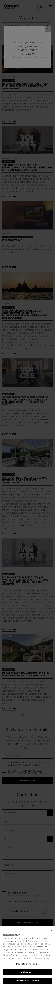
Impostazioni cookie (27, 964)
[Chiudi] (51, 930)
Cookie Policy (41, 958)
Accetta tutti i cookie (27, 980)
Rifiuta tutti (27, 972)
